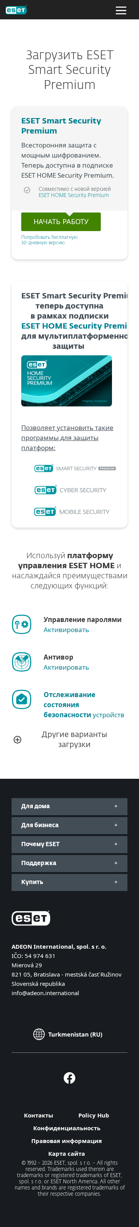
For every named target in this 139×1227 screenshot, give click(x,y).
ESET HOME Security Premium (74, 195)
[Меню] (121, 9)
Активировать (66, 629)
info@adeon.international (45, 993)
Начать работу (61, 221)
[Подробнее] (72, 469)
